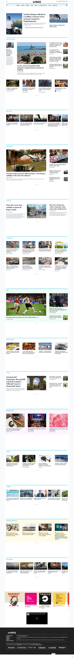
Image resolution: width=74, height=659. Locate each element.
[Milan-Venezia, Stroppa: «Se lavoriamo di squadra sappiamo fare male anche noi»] (58, 300)
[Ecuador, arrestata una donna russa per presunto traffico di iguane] (40, 566)
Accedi (67, 1)
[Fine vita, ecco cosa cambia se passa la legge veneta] (36, 211)
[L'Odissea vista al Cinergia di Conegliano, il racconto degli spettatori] (12, 118)
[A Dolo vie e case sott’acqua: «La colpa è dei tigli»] (12, 83)
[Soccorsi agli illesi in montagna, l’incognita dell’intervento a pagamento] (45, 458)
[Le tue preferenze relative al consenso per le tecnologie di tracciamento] (72, 657)
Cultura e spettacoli (43, 5)
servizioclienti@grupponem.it (36, 644)
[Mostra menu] (6, 1)
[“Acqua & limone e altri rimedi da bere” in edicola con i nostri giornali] (12, 346)
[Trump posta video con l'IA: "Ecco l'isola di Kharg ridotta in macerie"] (54, 566)
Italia (32, 5)
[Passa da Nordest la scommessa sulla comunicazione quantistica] (54, 493)
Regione (22, 5)
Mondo (36, 5)
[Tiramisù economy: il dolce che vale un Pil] (61, 83)
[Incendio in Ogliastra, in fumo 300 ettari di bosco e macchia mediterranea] (12, 566)
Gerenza (8, 638)
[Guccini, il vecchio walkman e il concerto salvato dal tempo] (15, 420)
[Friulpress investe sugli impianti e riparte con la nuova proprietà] (26, 493)
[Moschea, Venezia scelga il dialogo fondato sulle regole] (58, 156)
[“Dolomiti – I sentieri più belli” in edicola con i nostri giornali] (45, 346)
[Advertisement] (37, 8)
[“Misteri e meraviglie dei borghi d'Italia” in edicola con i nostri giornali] (61, 346)
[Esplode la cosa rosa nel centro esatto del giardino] (58, 420)
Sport (49, 5)
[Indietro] (7, 128)
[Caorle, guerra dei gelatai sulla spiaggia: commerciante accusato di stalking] (31, 53)
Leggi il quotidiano (59, 1)
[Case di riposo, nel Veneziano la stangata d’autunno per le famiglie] (65, 51)
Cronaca (18, 5)
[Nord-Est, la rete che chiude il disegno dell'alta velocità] (28, 527)
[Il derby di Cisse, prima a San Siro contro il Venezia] (65, 317)
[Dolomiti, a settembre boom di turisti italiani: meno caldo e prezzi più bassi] (28, 458)
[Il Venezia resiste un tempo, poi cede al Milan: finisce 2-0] (26, 304)
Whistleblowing (10, 640)
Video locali (54, 5)
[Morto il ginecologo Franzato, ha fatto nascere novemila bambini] (10, 45)
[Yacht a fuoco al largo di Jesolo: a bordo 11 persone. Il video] (40, 118)
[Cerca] (7, 5)
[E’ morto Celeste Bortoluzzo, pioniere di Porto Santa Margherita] (12, 244)
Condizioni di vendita (9, 636)
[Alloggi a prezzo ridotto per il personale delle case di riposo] (45, 244)
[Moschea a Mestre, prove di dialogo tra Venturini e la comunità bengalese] (66, 172)
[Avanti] (66, 128)
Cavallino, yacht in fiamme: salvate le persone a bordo (34, 27)
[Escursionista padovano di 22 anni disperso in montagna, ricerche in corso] (12, 458)
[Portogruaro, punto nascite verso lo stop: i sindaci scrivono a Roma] (45, 261)
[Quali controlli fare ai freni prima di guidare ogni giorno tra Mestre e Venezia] (12, 527)
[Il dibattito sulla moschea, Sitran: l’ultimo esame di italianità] (66, 179)
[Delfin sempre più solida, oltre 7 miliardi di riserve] (40, 493)
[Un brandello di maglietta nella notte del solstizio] (37, 420)
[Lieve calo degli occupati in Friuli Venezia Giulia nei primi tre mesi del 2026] (12, 493)
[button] (37, 618)
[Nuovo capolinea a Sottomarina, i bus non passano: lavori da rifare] (28, 261)
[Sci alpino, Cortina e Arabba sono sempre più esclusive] (61, 458)
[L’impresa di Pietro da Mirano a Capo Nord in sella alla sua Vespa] (45, 83)
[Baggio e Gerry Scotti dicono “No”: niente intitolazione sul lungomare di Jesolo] (61, 244)
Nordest (27, 5)
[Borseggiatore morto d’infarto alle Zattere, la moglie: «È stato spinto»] (28, 83)
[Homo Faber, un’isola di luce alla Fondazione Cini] (65, 378)
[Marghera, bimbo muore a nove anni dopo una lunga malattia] (65, 66)
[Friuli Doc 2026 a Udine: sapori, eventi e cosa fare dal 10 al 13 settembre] (45, 527)
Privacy (8, 639)
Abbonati (64, 1)
